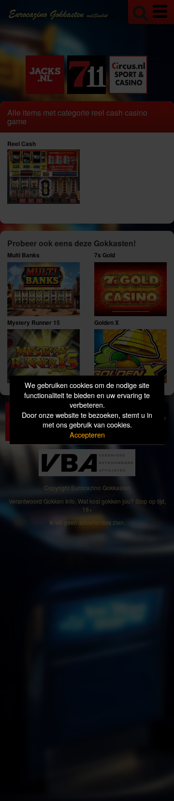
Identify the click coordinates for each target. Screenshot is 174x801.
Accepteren (87, 434)
